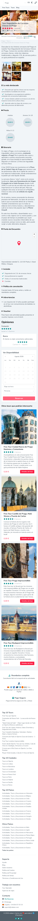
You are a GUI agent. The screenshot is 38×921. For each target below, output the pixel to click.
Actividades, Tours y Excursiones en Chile (15, 799)
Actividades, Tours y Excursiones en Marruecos (17, 833)
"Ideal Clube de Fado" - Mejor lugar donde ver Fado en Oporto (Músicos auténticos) (18, 724)
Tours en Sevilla (7, 782)
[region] (19, 245)
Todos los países (7, 850)
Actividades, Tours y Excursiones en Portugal (17, 838)
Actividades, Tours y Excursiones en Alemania (17, 793)
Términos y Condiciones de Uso (12, 878)
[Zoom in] (34, 234)
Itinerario (13, 36)
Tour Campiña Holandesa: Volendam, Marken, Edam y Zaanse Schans (17, 733)
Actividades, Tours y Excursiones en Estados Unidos (16, 807)
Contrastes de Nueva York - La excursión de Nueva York (18, 719)
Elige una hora (8, 387)
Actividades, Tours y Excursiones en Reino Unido (18, 841)
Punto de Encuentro (19, 37)
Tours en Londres (8, 769)
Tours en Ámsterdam (9, 772)
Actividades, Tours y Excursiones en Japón (16, 830)
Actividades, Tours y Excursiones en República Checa (17, 844)
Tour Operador (7, 888)
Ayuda (4, 862)
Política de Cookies (8, 870)
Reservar (19, 398)
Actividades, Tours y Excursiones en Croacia (16, 801)
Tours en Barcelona (8, 767)
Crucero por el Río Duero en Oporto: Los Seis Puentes (17, 749)
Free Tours (5, 8)
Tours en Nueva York (9, 774)
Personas (7, 391)
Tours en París (7, 777)
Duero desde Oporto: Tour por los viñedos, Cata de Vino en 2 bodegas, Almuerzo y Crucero (18, 745)
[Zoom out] (34, 236)
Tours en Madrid (7, 780)
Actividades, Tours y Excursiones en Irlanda (16, 819)
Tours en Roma (7, 785)
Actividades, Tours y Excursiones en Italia (15, 827)
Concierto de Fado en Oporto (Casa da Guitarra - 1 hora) (18, 738)
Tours (13, 8)
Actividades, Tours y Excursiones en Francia (16, 811)
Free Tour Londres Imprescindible (13, 741)
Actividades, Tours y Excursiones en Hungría (16, 816)
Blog (17, 8)
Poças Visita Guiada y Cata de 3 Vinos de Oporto (18, 753)
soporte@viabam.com (11, 907)
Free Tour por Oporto (9, 716)
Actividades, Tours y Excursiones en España (16, 804)
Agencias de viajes (8, 891)
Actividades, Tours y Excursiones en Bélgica (16, 796)
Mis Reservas (9, 899)
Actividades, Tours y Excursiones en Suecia (16, 848)
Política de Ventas (8, 876)
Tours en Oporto (7, 761)
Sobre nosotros (7, 868)
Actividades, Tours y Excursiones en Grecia (16, 814)
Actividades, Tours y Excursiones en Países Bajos (18, 835)
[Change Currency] (32, 2)
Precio (9, 36)
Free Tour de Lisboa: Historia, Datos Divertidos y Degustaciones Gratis (18, 729)
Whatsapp (7, 902)
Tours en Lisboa (7, 764)
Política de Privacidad (9, 873)
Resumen (4, 36)
